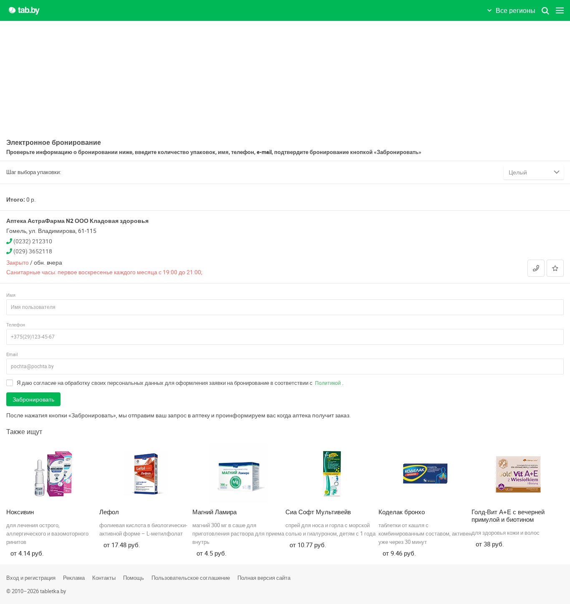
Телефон (15, 324)
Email (12, 354)
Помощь (133, 577)
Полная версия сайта (263, 577)
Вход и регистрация (30, 577)
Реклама (74, 577)
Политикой (328, 382)
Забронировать (33, 399)
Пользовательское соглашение (190, 577)
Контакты (104, 577)
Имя (10, 295)
